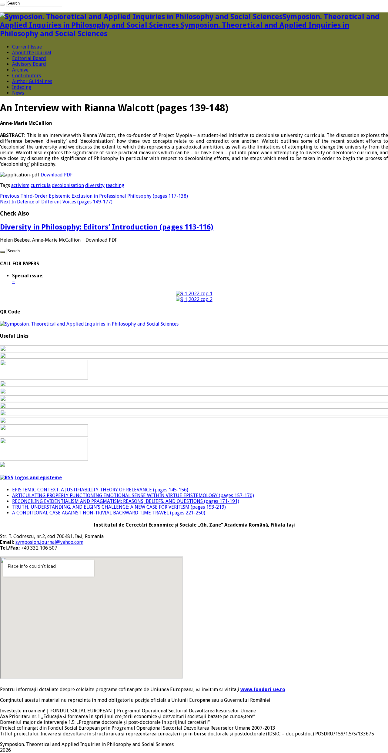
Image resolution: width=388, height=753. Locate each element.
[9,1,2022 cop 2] (194, 299)
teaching (115, 185)
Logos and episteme (38, 477)
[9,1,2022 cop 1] (194, 293)
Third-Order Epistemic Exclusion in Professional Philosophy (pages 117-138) (94, 196)
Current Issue (27, 47)
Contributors (26, 76)
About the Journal (31, 52)
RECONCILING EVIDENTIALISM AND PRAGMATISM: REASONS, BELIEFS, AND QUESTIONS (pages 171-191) (125, 501)
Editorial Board (29, 58)
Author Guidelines (32, 81)
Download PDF (56, 175)
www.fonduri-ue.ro (262, 689)
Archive (20, 70)
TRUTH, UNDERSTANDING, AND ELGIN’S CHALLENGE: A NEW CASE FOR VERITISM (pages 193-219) (119, 507)
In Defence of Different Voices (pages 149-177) (56, 202)
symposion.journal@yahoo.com (49, 542)
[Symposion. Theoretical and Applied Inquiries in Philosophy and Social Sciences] (89, 324)
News (18, 93)
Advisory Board (29, 64)
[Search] (2, 4)
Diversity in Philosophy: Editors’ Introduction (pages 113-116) (106, 227)
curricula (41, 185)
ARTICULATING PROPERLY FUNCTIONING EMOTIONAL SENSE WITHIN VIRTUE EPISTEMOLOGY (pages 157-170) (133, 495)
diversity (95, 185)
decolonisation (68, 185)
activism (20, 185)
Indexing (21, 87)
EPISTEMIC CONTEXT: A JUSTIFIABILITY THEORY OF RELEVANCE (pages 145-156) (100, 490)
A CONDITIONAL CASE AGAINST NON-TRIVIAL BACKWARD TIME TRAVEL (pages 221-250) (108, 513)
